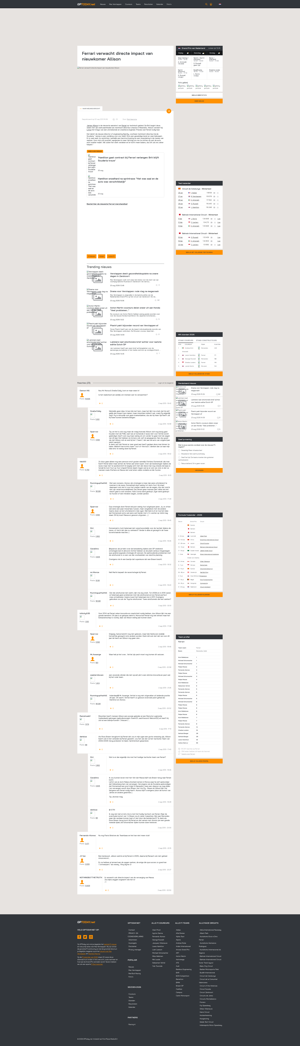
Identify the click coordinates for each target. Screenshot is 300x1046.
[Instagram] (91, 937)
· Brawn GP (179, 986)
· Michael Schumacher (160, 953)
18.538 (98, 491)
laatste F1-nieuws (110, 944)
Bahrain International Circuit (194, 215)
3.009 (87, 864)
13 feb (180, 226)
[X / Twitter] (85, 937)
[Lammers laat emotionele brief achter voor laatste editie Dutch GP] (97, 343)
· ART (177, 953)
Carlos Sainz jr (183, 743)
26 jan (180, 193)
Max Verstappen (115, 4)
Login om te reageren (166, 383)
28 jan (180, 200)
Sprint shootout (181, 70)
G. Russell (197, 63)
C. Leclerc (194, 222)
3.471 (87, 844)
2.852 (98, 536)
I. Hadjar (194, 193)
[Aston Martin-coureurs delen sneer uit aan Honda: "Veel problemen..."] (97, 309)
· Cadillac (178, 989)
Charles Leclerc (190, 362)
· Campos (178, 992)
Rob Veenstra (132, 119)
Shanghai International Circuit (209, 540)
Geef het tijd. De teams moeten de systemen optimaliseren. (196, 458)
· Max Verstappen (134, 970)
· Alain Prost (156, 930)
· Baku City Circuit (206, 966)
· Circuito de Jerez (206, 996)
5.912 (97, 419)
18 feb (180, 237)
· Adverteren (132, 940)
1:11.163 (196, 76)
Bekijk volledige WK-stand (199, 374)
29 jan (180, 204)
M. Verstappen (196, 196)
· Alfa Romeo (180, 933)
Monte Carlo (203, 565)
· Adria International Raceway (210, 930)
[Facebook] (79, 937)
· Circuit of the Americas (208, 986)
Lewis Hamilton (190, 355)
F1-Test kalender (97, 964)
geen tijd (197, 65)
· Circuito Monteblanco (207, 999)
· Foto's (130, 977)
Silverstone (203, 576)
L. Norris (197, 74)
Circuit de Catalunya (191, 189)
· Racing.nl (131, 1024)
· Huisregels (132, 943)
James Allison (92, 125)
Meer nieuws (199, 101)
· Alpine (178, 940)
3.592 (98, 440)
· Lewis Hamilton (158, 946)
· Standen (131, 1001)
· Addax (178, 930)
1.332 (87, 621)
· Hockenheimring (205, 1015)
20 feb (180, 245)
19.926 (87, 399)
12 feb (180, 222)
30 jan (180, 207)
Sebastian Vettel (184, 686)
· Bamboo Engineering (183, 969)
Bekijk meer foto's (199, 95)
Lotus (89, 130)
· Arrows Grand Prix (182, 950)
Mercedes (204, 348)
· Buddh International (207, 973)
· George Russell (158, 940)
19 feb (180, 241)
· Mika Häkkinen (157, 956)
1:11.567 (181, 77)
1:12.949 (181, 64)
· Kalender (131, 1007)
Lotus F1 (111, 256)
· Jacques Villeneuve (159, 943)
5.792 (87, 470)
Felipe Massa (182, 667)
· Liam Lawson (157, 950)
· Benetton (179, 979)
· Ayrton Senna (157, 933)
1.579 (87, 724)
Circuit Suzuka (204, 543)
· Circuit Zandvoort (206, 992)
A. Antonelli (182, 62)
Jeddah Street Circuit (206, 550)
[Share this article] (169, 111)
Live (219, 219)
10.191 (98, 580)
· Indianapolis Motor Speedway (210, 1025)
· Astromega (179, 959)
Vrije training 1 (183, 58)
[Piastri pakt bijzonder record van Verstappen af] (97, 325)
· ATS (177, 963)
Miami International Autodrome (209, 554)
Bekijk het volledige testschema (199, 252)
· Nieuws (131, 967)
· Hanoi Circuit (204, 1012)
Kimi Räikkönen (183, 657)
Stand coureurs (185, 340)
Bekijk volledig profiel (199, 761)
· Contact (131, 930)
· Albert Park (203, 933)
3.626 (98, 557)
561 (97, 663)
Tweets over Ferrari (188, 754)
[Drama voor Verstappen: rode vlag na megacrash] (97, 291)
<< (90, 108)
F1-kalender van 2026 (90, 957)
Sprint (196, 58)
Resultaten (148, 4)
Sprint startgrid (199, 58)
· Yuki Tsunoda (157, 966)
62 (219, 394)
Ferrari (124, 125)
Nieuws (103, 4)
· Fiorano (202, 1002)
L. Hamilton (195, 207)
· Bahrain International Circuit (210, 956)
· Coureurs (132, 994)
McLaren (204, 366)
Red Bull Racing (94, 954)
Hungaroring (204, 583)
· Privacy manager (134, 950)
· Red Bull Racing (134, 973)
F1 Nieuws (91, 256)
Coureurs (128, 4)
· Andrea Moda (180, 943)
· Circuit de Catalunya (207, 976)
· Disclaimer (132, 946)
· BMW (177, 982)
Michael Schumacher (185, 660)
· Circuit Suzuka (205, 989)
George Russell (190, 359)
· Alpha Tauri (179, 936)
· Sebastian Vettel (158, 963)
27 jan (180, 196)
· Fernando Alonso (158, 936)
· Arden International (183, 946)
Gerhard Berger (183, 733)
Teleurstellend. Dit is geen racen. (193, 463)
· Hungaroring (204, 1019)
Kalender (159, 4)
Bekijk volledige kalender (199, 594)
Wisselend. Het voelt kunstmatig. (193, 454)
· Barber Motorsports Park (209, 969)
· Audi (177, 966)
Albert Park (203, 536)
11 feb (180, 219)
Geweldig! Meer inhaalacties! (191, 450)
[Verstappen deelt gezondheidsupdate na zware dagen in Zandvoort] (97, 275)
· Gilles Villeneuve (205, 1009)
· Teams (130, 997)
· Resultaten (132, 1004)
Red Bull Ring (204, 572)
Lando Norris (189, 366)
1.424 (98, 683)
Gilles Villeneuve (205, 561)
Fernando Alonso (184, 670)
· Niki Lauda (156, 959)
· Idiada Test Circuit (206, 1022)
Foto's (169, 4)
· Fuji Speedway (205, 1005)
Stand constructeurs (206, 340)
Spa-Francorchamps (206, 579)
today (86, 4)
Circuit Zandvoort (205, 587)
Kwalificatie (198, 70)
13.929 (87, 886)
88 (86, 745)
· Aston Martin (180, 956)
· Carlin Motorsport (182, 996)
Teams (138, 4)
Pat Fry (126, 134)
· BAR (177, 973)
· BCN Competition (182, 976)
